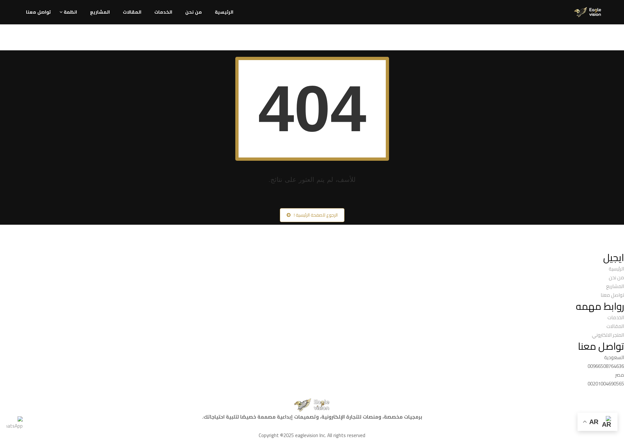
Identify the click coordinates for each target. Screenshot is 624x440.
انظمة (70, 12)
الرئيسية (224, 12)
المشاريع (100, 12)
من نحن (193, 12)
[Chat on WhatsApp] (14, 425)
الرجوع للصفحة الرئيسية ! (316, 215)
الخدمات (163, 12)
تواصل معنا (38, 12)
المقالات (132, 12)
